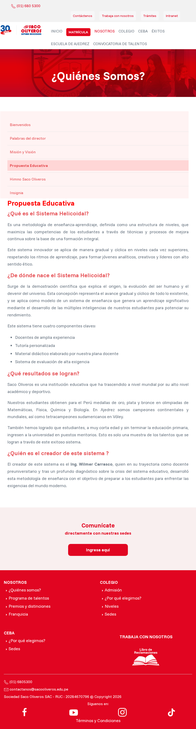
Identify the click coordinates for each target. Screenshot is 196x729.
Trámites (149, 16)
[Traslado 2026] (78, 32)
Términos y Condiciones (98, 720)
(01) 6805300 (21, 681)
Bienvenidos (20, 124)
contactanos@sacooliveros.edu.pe (39, 689)
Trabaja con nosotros (118, 16)
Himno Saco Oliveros (28, 179)
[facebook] (24, 711)
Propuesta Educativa (29, 165)
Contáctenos (82, 16)
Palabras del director (28, 138)
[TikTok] (171, 711)
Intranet (172, 16)
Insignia (16, 192)
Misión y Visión (23, 151)
